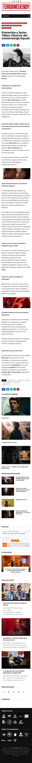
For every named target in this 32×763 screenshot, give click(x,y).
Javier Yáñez (17, 25)
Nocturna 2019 (6, 384)
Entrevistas (16, 23)
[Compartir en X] (8, 45)
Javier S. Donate (6, 25)
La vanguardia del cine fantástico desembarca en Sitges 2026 (22, 479)
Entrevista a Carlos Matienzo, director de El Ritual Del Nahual (23, 490)
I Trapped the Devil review (9, 442)
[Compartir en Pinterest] (18, 45)
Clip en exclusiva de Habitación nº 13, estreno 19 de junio (23, 512)
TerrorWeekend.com (17, 747)
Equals (24, 23)
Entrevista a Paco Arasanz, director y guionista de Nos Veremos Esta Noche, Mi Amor (16, 571)
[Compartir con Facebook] (3, 45)
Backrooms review (21, 499)
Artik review (5, 418)
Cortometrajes (6, 23)
